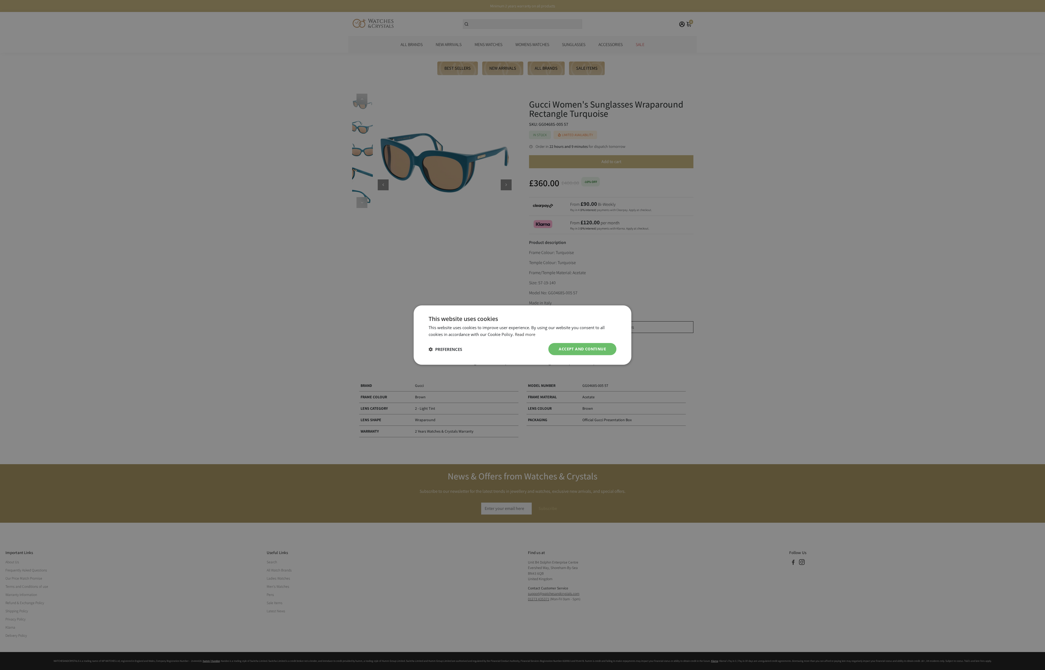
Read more (525, 334)
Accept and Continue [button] (582, 348)
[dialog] (522, 335)
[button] (445, 349)
